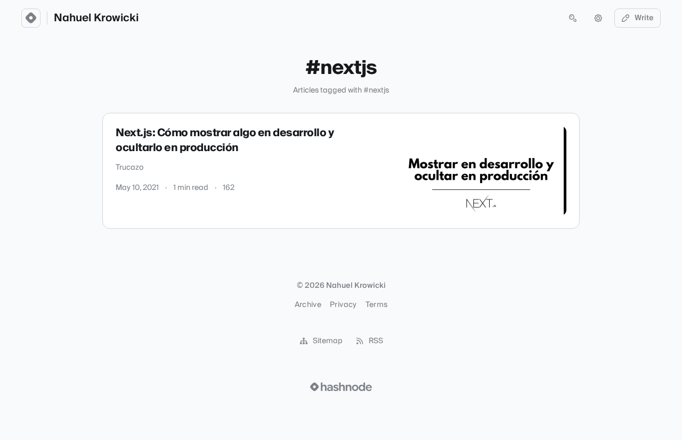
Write (644, 18)
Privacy (343, 304)
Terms (377, 304)
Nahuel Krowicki (96, 18)
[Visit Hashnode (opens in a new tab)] (341, 386)
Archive (308, 304)
